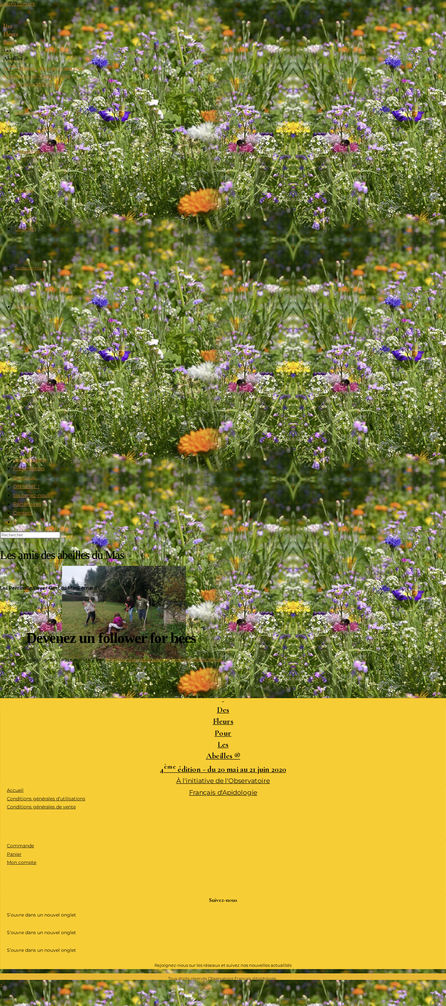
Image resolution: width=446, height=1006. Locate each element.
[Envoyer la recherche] (64, 536)
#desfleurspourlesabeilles (135, 660)
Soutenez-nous (31, 495)
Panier (14, 854)
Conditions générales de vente (41, 807)
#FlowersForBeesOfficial (193, 660)
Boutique (24, 477)
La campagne (30, 460)
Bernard (87, 587)
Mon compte (21, 862)
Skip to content (17, 4)
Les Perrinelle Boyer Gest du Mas (38, 587)
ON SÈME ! (26, 486)
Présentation (28, 469)
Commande (20, 846)
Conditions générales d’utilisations (46, 799)
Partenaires (27, 504)
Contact (22, 513)
